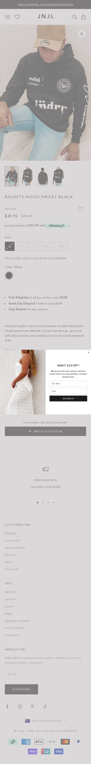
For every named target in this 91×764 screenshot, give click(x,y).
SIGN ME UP (68, 398)
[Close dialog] (88, 352)
